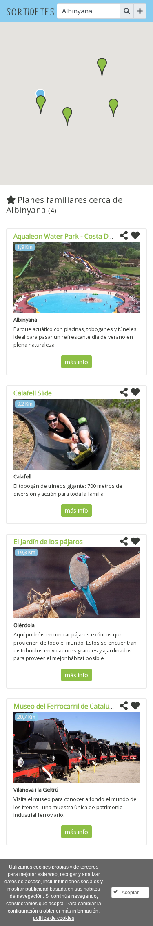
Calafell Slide (32, 392)
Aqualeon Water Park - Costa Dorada (69, 236)
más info (76, 362)
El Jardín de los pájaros (48, 541)
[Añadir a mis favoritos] (135, 235)
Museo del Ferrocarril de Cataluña (65, 706)
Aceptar (130, 892)
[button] (41, 104)
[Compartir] (123, 235)
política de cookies (53, 918)
